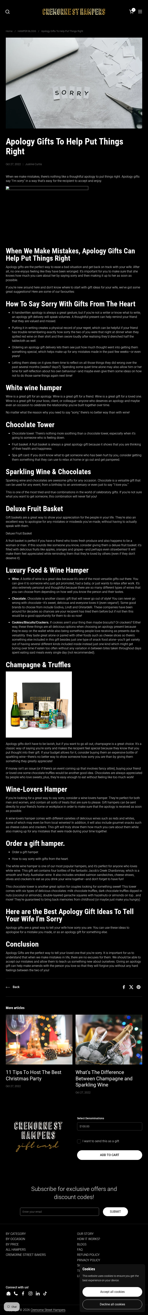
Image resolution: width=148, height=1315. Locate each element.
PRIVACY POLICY (88, 1260)
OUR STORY (85, 1234)
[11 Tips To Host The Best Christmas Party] (39, 1040)
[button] (7, 11)
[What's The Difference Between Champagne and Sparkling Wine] (109, 1040)
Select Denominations (90, 1118)
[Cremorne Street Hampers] (74, 11)
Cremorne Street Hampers (48, 1310)
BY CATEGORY (16, 1234)
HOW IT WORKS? (88, 1239)
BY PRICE (12, 1244)
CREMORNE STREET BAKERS (26, 1255)
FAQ (80, 1249)
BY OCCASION (15, 1239)
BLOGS (81, 1244)
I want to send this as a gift (100, 1141)
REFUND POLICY (88, 1255)
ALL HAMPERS (16, 1249)
